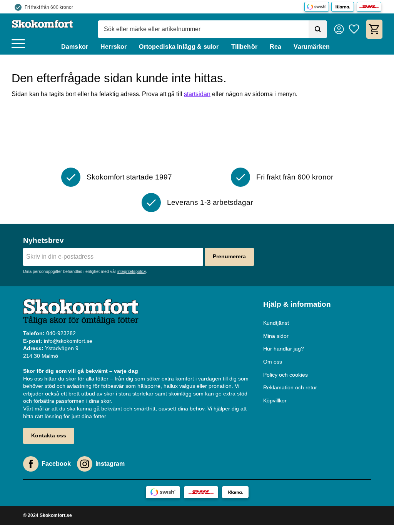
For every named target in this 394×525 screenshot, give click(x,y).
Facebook (56, 463)
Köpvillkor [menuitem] (275, 400)
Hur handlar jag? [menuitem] (283, 349)
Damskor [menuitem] (74, 46)
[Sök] (318, 29)
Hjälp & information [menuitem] (297, 304)
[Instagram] (84, 464)
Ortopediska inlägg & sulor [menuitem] (179, 46)
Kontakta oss (48, 435)
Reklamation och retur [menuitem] (290, 387)
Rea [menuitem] (275, 46)
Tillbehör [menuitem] (244, 46)
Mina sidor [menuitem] (276, 336)
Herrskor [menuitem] (113, 46)
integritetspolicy (131, 271)
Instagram (110, 463)
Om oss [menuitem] (272, 362)
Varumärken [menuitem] (312, 46)
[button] (18, 44)
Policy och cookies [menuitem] (285, 375)
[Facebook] (30, 464)
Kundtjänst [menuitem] (276, 323)
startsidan (197, 94)
